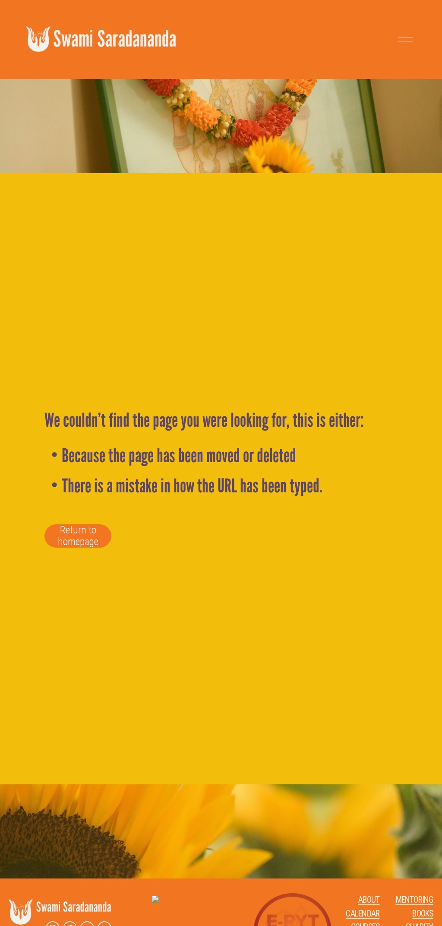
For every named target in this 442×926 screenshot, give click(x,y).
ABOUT (368, 900)
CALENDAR (362, 914)
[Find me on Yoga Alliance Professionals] (155, 900)
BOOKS (422, 914)
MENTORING (414, 900)
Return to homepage (78, 536)
